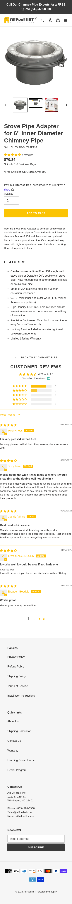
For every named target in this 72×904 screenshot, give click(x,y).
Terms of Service (17, 686)
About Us (13, 721)
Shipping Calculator (19, 731)
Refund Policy (15, 666)
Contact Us (14, 740)
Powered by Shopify (47, 891)
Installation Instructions (21, 695)
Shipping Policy (16, 676)
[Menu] (66, 20)
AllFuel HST (30, 891)
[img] (8, 425)
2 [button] (34, 619)
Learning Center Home (21, 760)
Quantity (8, 193)
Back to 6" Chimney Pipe (39, 357)
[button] (13, 154)
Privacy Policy (16, 656)
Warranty (12, 750)
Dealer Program (17, 770)
